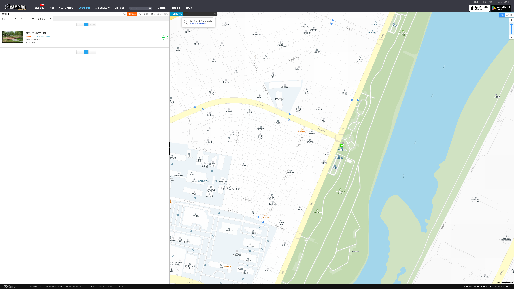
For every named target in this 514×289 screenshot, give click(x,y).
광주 (36, 36)
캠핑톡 (189, 8)
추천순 (153, 14)
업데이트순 (131, 14)
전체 (51, 8)
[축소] (511, 37)
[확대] (511, 20)
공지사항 (484, 2)
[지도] (502, 15)
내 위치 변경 (177, 14)
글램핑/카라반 (102, 8)
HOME (476, 2)
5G (9, 286)
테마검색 (119, 8)
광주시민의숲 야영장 (38, 32)
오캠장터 (162, 8)
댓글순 (166, 14)
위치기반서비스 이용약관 (54, 286)
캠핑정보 (176, 8)
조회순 (159, 14)
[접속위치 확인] (214, 14)
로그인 (500, 2)
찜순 (140, 14)
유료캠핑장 (84, 8)
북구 (42, 36)
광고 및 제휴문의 (88, 286)
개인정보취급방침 (35, 286)
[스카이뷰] (509, 15)
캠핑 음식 (39, 8)
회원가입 (492, 2)
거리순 (123, 14)
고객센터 (507, 2)
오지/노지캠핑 (66, 8)
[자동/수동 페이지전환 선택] (8, 14)
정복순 (146, 14)
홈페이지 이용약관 (72, 286)
